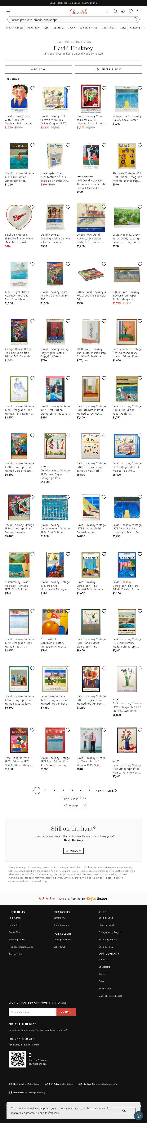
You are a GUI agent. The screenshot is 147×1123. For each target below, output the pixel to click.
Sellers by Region (108, 939)
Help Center (15, 917)
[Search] (136, 19)
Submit (66, 1011)
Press (101, 981)
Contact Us (14, 925)
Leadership (104, 966)
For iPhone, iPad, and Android (24, 1044)
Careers (103, 974)
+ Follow (38, 69)
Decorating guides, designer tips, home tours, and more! (38, 1029)
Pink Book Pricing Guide (21, 946)
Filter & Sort (112, 69)
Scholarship (105, 988)
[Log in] (107, 11)
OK (124, 1110)
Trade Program (61, 925)
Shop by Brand (106, 925)
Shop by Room (106, 946)
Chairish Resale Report (110, 995)
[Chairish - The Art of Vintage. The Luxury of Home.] (78, 11)
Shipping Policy (16, 939)
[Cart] (138, 11)
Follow (75, 850)
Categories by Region (110, 932)
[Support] (138, 1115)
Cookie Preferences (47, 1113)
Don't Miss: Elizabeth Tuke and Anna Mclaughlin (73, 2)
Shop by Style (106, 917)
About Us (104, 959)
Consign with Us (62, 939)
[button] (8, 11)
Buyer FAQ (59, 917)
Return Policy (15, 932)
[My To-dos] (115, 11)
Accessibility (15, 954)
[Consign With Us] (123, 11)
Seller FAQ (59, 946)
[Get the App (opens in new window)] (18, 1059)
